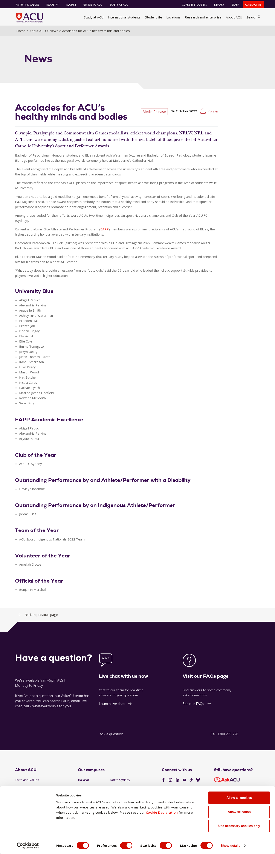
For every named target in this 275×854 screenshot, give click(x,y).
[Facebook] (163, 780)
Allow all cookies (239, 797)
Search (251, 17)
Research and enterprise (203, 17)
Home (21, 31)
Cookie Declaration (162, 812)
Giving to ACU (92, 4)
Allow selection (239, 812)
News (54, 31)
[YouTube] (184, 780)
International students (124, 17)
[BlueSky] (198, 780)
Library (219, 4)
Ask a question (111, 734)
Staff (235, 4)
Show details (230, 845)
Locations (173, 17)
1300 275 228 (227, 734)
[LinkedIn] (177, 780)
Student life (153, 17)
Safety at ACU (119, 4)
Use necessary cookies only (239, 826)
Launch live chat (112, 703)
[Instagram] (170, 780)
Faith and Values (27, 4)
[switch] (126, 845)
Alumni (71, 4)
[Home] (29, 18)
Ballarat (83, 780)
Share (213, 112)
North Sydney (120, 780)
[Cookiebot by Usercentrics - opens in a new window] (28, 845)
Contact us (253, 4)
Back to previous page (41, 614)
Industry (52, 4)
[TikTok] (191, 780)
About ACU (234, 17)
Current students (194, 4)
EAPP (104, 229)
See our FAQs (193, 703)
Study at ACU (94, 17)
